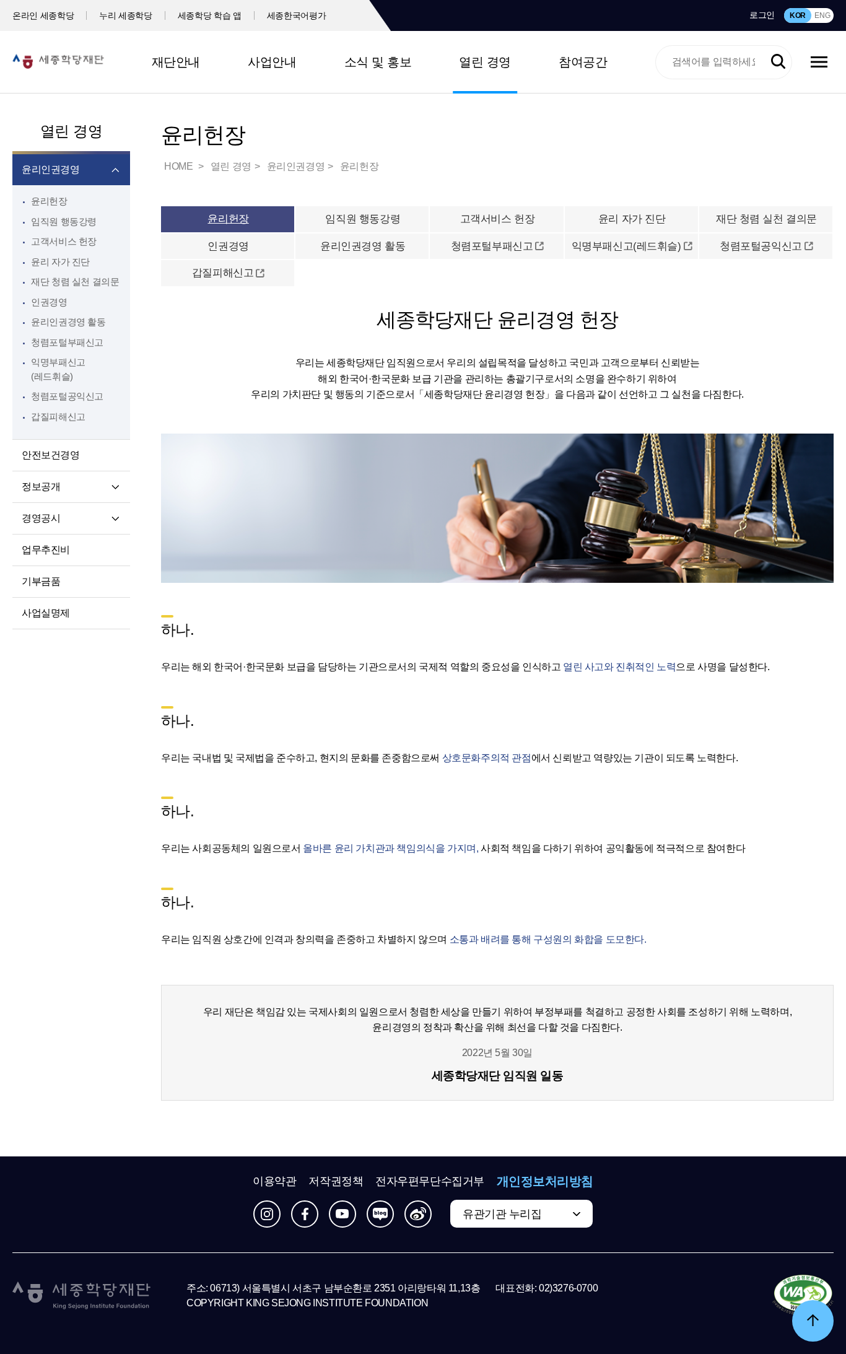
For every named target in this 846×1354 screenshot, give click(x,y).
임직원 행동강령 (64, 221)
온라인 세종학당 (43, 15)
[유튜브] (342, 1214)
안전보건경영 (51, 455)
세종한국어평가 (296, 15)
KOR (798, 15)
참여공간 (583, 62)
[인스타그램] (267, 1214)
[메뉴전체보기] (819, 62)
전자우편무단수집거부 (429, 1181)
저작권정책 (335, 1181)
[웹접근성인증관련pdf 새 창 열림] (803, 1296)
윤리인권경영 (51, 169)
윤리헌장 (49, 201)
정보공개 (41, 486)
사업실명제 (46, 613)
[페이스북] (304, 1214)
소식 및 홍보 (378, 62)
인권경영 (49, 302)
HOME (179, 166)
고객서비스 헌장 (64, 241)
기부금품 (41, 581)
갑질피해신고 (222, 273)
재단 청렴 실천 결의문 (75, 281)
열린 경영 (485, 62)
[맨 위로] (813, 1321)
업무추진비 (46, 549)
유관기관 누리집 (502, 1214)
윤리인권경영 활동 (68, 322)
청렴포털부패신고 (492, 246)
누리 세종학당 (125, 15)
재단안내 (176, 62)
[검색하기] (778, 61)
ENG (822, 15)
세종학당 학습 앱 (210, 15)
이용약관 (274, 1181)
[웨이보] (418, 1214)
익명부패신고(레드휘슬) (626, 246)
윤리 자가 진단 (60, 261)
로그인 (762, 15)
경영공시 (41, 518)
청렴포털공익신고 (761, 246)
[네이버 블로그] (380, 1214)
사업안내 (272, 62)
